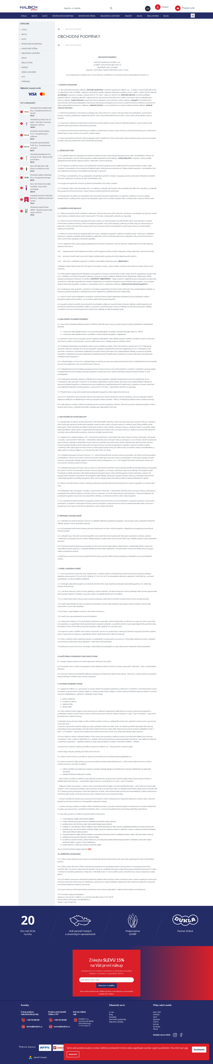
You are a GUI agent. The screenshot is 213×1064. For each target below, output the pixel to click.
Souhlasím (199, 1049)
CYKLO (24, 29)
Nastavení (73, 1054)
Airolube (156, 1026)
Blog (111, 1014)
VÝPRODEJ (26, 81)
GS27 (155, 1017)
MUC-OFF (157, 1012)
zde (186, 1048)
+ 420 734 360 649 (32, 1020)
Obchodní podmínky (117, 1019)
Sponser (156, 1019)
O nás (111, 1012)
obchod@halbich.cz (34, 1027)
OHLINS (156, 1014)
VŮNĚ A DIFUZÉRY (29, 72)
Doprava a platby (116, 1022)
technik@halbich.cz (62, 1027)
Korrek (156, 1024)
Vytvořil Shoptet (40, 1057)
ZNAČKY (25, 67)
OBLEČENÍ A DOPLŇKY (31, 53)
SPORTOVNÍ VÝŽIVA (29, 48)
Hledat (111, 8)
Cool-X (155, 1022)
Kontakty (112, 1017)
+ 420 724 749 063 (60, 1020)
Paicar (155, 1029)
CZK (147, 9)
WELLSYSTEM (27, 62)
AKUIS (24, 58)
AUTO (24, 39)
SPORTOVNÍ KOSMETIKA (32, 44)
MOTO (24, 34)
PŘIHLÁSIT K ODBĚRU (106, 985)
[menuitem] (23, 15)
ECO (23, 76)
